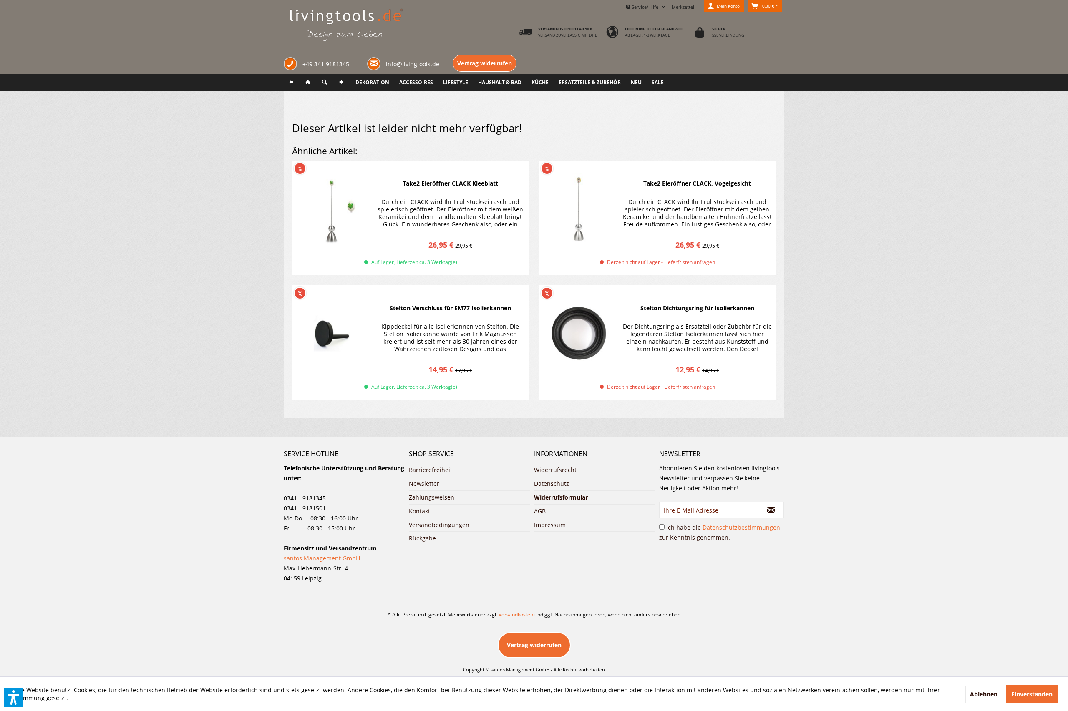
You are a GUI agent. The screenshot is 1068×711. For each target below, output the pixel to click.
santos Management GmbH (322, 558)
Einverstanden (1032, 694)
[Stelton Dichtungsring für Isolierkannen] (578, 334)
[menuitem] (682, 6)
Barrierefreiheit (430, 470)
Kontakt (419, 511)
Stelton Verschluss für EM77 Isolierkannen (450, 308)
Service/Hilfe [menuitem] (645, 7)
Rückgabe (422, 538)
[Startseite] (307, 82)
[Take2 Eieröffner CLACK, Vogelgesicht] (578, 209)
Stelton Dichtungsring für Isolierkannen (697, 308)
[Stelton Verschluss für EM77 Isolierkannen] (331, 334)
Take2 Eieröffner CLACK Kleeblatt (450, 183)
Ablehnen (983, 694)
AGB (540, 511)
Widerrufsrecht (555, 470)
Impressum (550, 525)
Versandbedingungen (439, 525)
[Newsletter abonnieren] (771, 510)
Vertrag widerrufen (484, 63)
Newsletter (424, 483)
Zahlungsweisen (431, 497)
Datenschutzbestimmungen (741, 527)
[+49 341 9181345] (292, 65)
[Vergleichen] (506, 168)
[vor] (341, 82)
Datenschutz (551, 483)
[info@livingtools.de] (375, 63)
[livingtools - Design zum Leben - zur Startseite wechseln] (346, 25)
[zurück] (291, 82)
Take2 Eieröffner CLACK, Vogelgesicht (697, 183)
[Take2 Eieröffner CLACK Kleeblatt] (331, 209)
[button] (13, 697)
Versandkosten (516, 614)
